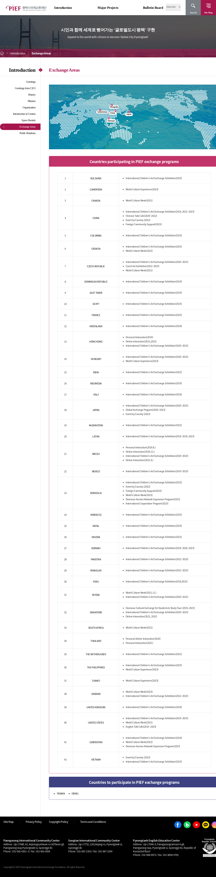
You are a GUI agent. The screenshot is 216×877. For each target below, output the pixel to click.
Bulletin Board (153, 7)
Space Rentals (28, 120)
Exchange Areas (27, 126)
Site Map (208, 12)
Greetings (31, 81)
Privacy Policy (34, 822)
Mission (32, 101)
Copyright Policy (58, 822)
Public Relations (28, 133)
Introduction (63, 7)
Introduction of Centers (24, 113)
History (32, 94)
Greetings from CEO (25, 88)
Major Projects (108, 7)
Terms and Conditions (93, 822)
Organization (29, 107)
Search (193, 12)
